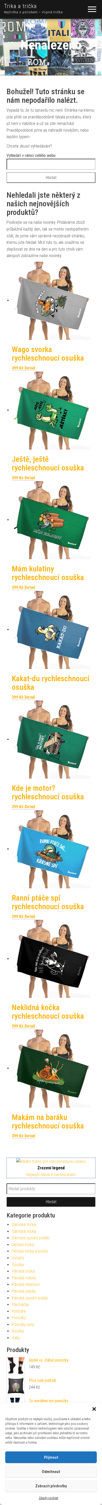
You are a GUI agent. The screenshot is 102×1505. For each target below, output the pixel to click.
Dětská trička (23, 1244)
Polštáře (19, 1311)
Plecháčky (20, 1304)
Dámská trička (24, 1224)
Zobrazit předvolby (51, 1486)
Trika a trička (20, 6)
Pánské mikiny (24, 1278)
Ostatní (18, 1257)
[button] (94, 1409)
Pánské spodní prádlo (30, 1298)
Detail (30, 368)
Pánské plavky (24, 1291)
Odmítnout (51, 1471)
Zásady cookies (48, 1498)
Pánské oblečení (25, 1284)
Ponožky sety (23, 1324)
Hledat (51, 1201)
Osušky (18, 1264)
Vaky (16, 1337)
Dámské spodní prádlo (30, 1237)
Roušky (18, 1331)
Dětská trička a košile (30, 1251)
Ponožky (19, 1317)
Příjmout (51, 1457)
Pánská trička (23, 1271)
